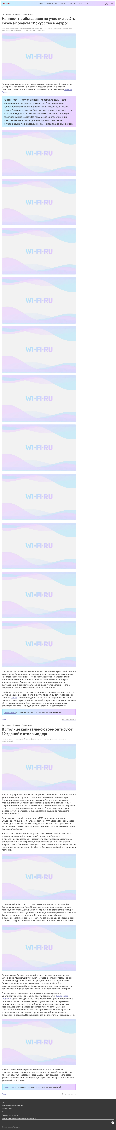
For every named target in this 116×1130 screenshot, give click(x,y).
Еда (80, 4)
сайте (14, 697)
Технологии (51, 4)
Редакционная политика (10, 1115)
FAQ (3, 1102)
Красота (64, 4)
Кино (41, 4)
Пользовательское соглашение (12, 1105)
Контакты (5, 1112)
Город (73, 4)
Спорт (88, 4)
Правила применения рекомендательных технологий (19, 1118)
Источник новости (69, 719)
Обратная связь (7, 1109)
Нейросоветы (10, 712)
